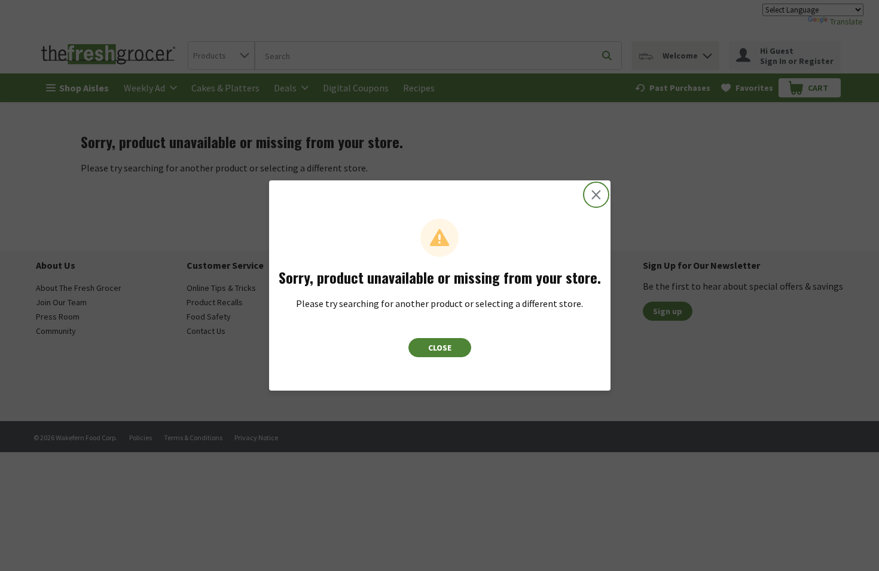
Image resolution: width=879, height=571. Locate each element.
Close (439, 347)
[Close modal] (596, 194)
